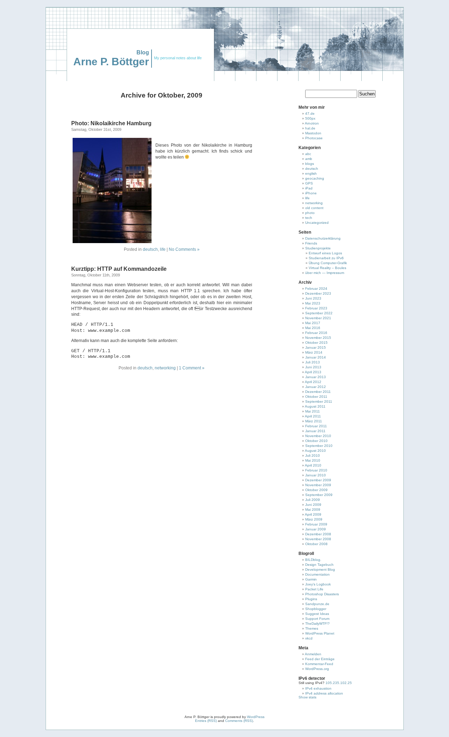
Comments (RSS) (239, 721)
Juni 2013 (313, 367)
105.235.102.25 (338, 683)
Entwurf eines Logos (325, 253)
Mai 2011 (312, 411)
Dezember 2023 (318, 293)
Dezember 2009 (318, 480)
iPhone (311, 193)
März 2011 (313, 421)
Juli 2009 (312, 500)
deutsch (150, 249)
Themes (311, 628)
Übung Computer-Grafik (328, 263)
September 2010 (319, 446)
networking (165, 368)
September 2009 (319, 495)
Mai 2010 (312, 460)
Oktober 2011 (316, 396)
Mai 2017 (312, 323)
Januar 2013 (315, 377)
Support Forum (317, 619)
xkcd (309, 638)
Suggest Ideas (317, 614)
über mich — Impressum (324, 273)
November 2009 (318, 485)
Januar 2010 (315, 475)
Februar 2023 (316, 308)
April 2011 (313, 416)
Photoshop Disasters (322, 594)
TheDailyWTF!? (317, 623)
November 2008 (318, 539)
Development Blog (320, 569)
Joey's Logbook (318, 584)
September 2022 (319, 313)
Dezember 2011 (318, 392)
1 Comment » (192, 368)
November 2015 (318, 338)
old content (314, 208)
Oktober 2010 (316, 441)
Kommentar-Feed (319, 664)
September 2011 (318, 401)
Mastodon (313, 133)
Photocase (314, 138)
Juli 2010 (312, 455)
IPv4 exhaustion (318, 688)
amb (308, 159)
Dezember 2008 (318, 534)
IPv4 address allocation (324, 693)
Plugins (311, 599)
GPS (309, 183)
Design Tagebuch (319, 565)
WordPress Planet (319, 633)
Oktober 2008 (316, 544)
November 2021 (318, 318)
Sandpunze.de (317, 604)
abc (308, 154)
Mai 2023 (312, 303)
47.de (310, 113)
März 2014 (313, 352)
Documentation (317, 574)
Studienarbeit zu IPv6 (326, 258)
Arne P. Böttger (111, 61)
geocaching (314, 178)
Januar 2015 (315, 347)
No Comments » (184, 249)
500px (310, 118)
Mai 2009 (312, 509)
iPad (309, 188)
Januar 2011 (315, 431)
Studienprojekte (318, 248)
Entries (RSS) (206, 721)
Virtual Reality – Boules (327, 268)
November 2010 (318, 436)
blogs (309, 164)
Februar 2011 (316, 426)
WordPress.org (317, 669)
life (163, 249)
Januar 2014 (315, 357)
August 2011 (315, 406)
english (311, 173)
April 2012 (313, 382)
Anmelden (313, 654)
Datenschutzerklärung (323, 238)
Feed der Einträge (320, 659)
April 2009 (313, 514)
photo (310, 213)
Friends (311, 243)
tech (308, 218)
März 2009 (313, 519)
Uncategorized (317, 223)
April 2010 (313, 465)
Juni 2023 (313, 298)
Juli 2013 (312, 362)
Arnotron (312, 123)
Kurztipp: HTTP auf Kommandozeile (119, 269)
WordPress (255, 717)
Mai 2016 (312, 328)
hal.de (310, 128)
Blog (142, 52)
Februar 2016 (316, 333)
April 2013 (313, 372)
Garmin (311, 579)
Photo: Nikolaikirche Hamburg (111, 123)
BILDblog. (313, 560)
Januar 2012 (315, 387)
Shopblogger (315, 609)
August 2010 (315, 451)
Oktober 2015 (316, 342)
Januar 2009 (315, 529)
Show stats (307, 697)
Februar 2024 (316, 288)
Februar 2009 (316, 524)
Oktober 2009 (316, 490)
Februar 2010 (316, 470)
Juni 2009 (313, 505)
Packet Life (314, 589)
